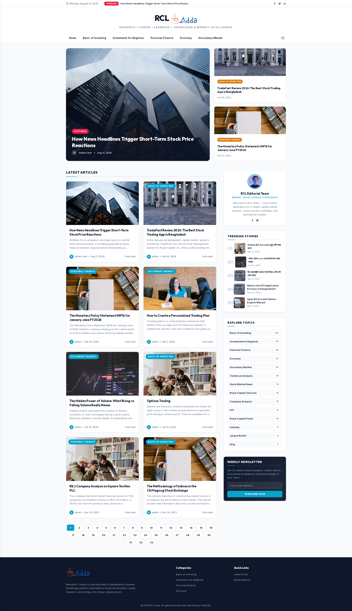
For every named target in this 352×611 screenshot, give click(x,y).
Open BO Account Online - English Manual (262, 301)
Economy (186, 37)
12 (171, 527)
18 (83, 535)
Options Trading (158, 401)
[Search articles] (283, 38)
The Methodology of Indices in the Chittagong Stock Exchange (171, 488)
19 (93, 535)
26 (166, 535)
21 (114, 535)
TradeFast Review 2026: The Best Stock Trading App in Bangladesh (175, 232)
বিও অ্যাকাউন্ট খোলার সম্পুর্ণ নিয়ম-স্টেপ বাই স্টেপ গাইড (264, 273)
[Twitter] (279, 3)
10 (151, 527)
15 (201, 527)
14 (191, 527)
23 (135, 535)
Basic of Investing (94, 37)
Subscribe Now (255, 494)
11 (161, 527)
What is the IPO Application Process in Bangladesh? (263, 287)
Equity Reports (242, 579)
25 (156, 535)
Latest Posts (241, 574)
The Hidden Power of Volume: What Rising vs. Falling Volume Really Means (102, 403)
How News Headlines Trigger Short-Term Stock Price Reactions (99, 232)
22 (124, 535)
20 (103, 535)
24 (145, 535)
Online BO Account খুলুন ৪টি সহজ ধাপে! (264, 246)
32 (141, 542)
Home (72, 37)
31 (130, 542)
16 (211, 527)
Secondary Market (210, 37)
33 (151, 542)
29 (198, 535)
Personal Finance (162, 37)
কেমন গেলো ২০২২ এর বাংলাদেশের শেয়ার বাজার (264, 260)
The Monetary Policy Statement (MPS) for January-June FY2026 (244, 148)
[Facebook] (274, 3)
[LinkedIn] (284, 3)
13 (181, 527)
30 (209, 535)
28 (187, 535)
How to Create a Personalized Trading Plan (178, 315)
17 (73, 535)
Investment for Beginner (128, 37)
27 (177, 535)
